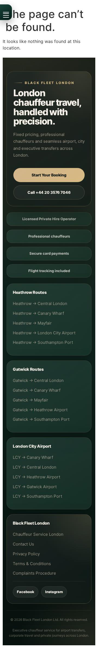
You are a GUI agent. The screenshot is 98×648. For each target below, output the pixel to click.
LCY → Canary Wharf (33, 457)
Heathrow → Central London (40, 303)
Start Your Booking (49, 175)
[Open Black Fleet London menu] (6, 12)
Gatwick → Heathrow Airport (40, 409)
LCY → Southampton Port (37, 496)
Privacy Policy (26, 553)
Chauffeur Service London (38, 534)
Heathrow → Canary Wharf (38, 313)
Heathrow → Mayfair (32, 323)
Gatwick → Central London (38, 380)
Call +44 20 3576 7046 (48, 192)
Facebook (25, 592)
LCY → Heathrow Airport (36, 476)
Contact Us (23, 544)
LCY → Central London (34, 467)
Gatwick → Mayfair (30, 400)
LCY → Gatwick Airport (35, 486)
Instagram (54, 592)
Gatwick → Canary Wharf (36, 390)
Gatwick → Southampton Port (41, 419)
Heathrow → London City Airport (44, 332)
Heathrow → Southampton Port (43, 342)
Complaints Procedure (34, 573)
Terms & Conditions (32, 563)
